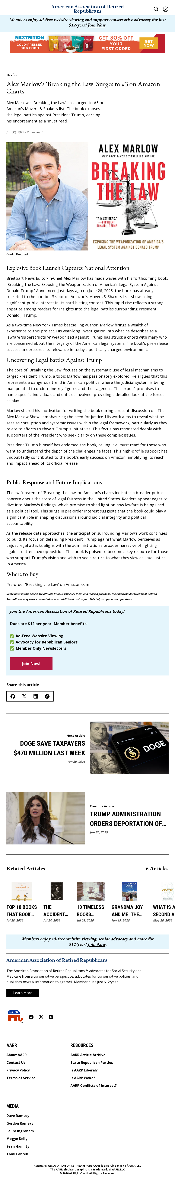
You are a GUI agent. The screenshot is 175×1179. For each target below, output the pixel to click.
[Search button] (156, 9)
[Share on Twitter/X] (24, 696)
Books (11, 75)
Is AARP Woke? (82, 1078)
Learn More (22, 992)
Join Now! (31, 663)
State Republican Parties (91, 1062)
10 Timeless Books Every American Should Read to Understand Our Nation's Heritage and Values (91, 911)
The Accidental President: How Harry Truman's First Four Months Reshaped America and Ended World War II (56, 911)
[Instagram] (51, 1017)
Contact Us (15, 1062)
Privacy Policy (18, 1070)
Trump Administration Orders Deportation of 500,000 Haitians (126, 819)
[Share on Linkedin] (36, 696)
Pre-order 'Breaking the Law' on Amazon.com (47, 584)
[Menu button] (9, 9)
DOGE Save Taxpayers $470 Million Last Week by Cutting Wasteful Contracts (49, 748)
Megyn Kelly (16, 1138)
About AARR (16, 1055)
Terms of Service (20, 1078)
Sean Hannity (17, 1146)
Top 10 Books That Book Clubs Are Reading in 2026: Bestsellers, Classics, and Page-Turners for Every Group (21, 911)
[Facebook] (31, 1017)
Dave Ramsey (17, 1115)
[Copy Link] (47, 696)
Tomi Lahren (17, 1154)
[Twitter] (41, 1017)
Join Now (96, 25)
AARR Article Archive (87, 1055)
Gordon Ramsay (19, 1123)
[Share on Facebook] (12, 696)
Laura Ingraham (20, 1131)
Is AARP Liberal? (84, 1070)
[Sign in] (166, 9)
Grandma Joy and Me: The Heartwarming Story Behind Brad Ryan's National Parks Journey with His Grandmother (129, 911)
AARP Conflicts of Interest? (93, 1085)
